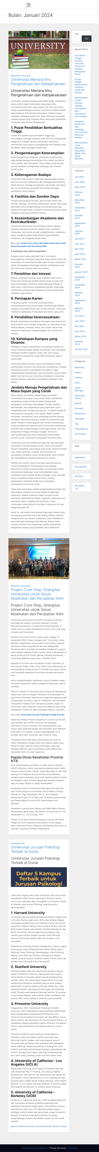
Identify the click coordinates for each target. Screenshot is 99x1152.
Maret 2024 (80, 336)
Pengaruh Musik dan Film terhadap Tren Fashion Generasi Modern (81, 129)
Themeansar (72, 1148)
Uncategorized (17, 843)
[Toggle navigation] (29, 4)
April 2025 (80, 254)
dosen (78, 372)
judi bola (79, 476)
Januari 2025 (81, 272)
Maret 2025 (80, 259)
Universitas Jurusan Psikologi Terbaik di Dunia (42, 714)
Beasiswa (15, 75)
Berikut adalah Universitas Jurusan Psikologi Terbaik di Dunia (39, 1126)
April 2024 (80, 331)
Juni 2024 (80, 321)
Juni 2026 (80, 182)
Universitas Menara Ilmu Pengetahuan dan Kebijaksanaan (38, 81)
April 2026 (80, 187)
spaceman (80, 457)
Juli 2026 (79, 177)
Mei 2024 (79, 326)
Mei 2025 (79, 249)
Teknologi (79, 418)
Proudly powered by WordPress (35, 1148)
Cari (77, 34)
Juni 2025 (80, 244)
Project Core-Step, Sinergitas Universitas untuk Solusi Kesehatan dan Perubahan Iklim (37, 594)
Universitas (25, 75)
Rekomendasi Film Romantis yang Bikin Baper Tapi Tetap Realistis (81, 150)
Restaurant (80, 413)
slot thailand (81, 467)
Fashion (78, 377)
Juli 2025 (79, 239)
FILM (77, 383)
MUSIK (78, 403)
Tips (77, 424)
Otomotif (79, 408)
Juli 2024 (79, 316)
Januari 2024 (81, 349)
